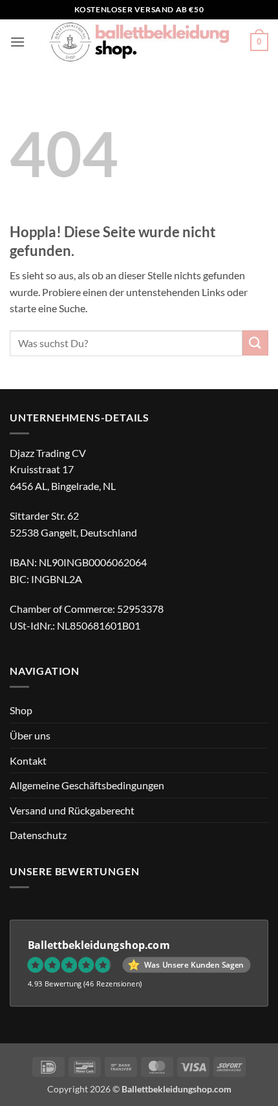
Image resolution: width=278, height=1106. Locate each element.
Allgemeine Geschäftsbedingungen (87, 785)
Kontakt (28, 760)
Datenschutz (38, 835)
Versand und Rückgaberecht (72, 810)
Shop (21, 710)
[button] (17, 42)
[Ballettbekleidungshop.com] (139, 42)
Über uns (30, 735)
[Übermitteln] (255, 343)
